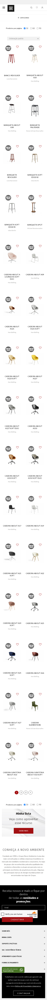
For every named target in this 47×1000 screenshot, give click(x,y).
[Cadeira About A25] (35, 606)
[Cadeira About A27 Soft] (12, 706)
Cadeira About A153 (35, 427)
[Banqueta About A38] (12, 108)
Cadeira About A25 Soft (12, 674)
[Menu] (3, 7)
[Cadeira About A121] (12, 310)
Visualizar (12, 86)
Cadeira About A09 (35, 274)
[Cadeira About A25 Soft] (12, 656)
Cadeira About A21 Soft (12, 574)
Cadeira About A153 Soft (12, 477)
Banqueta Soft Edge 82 (35, 176)
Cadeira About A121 (12, 327)
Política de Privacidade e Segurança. (28, 986)
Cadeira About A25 (35, 623)
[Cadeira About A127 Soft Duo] (12, 409)
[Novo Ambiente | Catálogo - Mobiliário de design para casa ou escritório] (11, 8)
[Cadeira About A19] (35, 509)
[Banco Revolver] (12, 58)
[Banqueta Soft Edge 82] (35, 158)
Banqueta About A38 (12, 126)
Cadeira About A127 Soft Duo (12, 427)
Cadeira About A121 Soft (35, 327)
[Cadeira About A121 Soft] (35, 310)
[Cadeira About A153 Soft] (12, 459)
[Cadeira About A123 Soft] (12, 359)
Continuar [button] (23, 993)
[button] (19, 45)
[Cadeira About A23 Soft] (12, 606)
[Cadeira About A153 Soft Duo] (35, 459)
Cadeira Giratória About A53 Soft (35, 773)
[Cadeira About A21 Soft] (12, 556)
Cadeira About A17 (12, 526)
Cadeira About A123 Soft (12, 377)
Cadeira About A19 (35, 526)
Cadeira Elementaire (35, 724)
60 (33, 28)
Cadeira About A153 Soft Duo (35, 477)
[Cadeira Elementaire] (35, 706)
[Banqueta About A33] (35, 58)
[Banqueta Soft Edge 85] (12, 208)
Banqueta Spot (34, 225)
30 (27, 28)
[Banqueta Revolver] (12, 158)
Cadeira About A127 (35, 377)
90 (40, 28)
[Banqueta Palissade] (35, 108)
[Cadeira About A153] (35, 409)
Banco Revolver (12, 75)
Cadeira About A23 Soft (12, 624)
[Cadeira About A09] (35, 258)
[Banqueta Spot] (35, 208)
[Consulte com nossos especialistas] (13, 970)
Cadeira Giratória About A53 (12, 773)
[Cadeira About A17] (12, 509)
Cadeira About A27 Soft (12, 724)
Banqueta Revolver (12, 176)
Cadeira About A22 (35, 573)
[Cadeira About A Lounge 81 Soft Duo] (12, 258)
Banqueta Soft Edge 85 (12, 226)
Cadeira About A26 (35, 673)
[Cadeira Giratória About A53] (12, 756)
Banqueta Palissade (35, 126)
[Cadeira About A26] (35, 656)
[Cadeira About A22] (35, 556)
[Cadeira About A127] (35, 359)
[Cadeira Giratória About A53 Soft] (35, 756)
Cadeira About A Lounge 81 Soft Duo (12, 276)
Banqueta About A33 (35, 76)
